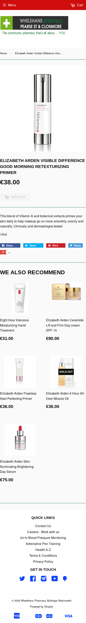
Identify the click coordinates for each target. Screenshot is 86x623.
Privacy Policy (43, 561)
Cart (79, 5)
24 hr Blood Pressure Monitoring (43, 537)
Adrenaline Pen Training (43, 543)
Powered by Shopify (41, 606)
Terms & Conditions (43, 555)
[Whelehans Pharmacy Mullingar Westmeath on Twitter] (22, 579)
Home (3, 53)
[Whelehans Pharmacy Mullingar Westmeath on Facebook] (33, 579)
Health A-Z (43, 549)
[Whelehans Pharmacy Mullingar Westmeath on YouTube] (55, 579)
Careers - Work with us (43, 532)
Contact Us (43, 526)
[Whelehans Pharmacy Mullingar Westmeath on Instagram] (44, 579)
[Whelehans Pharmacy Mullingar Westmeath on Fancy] (65, 579)
